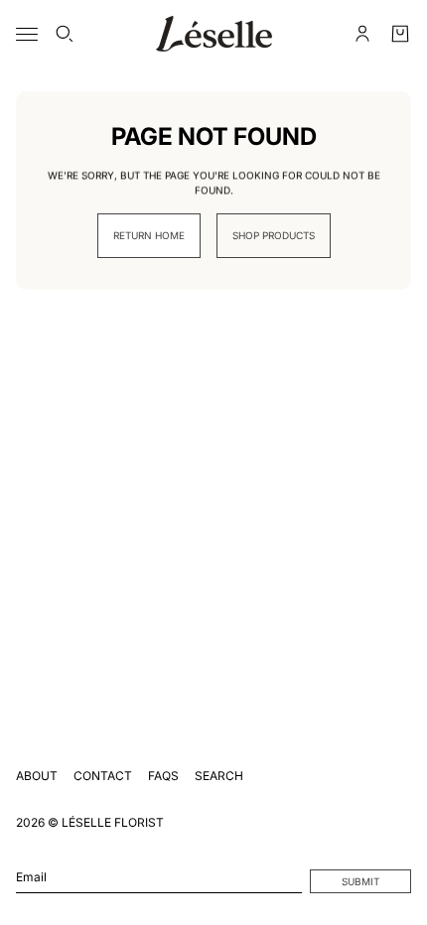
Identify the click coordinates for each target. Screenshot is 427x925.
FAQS (163, 775)
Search (219, 775)
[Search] (64, 34)
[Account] (362, 34)
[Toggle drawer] (27, 34)
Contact (102, 775)
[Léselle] (214, 34)
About (37, 775)
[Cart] (400, 34)
